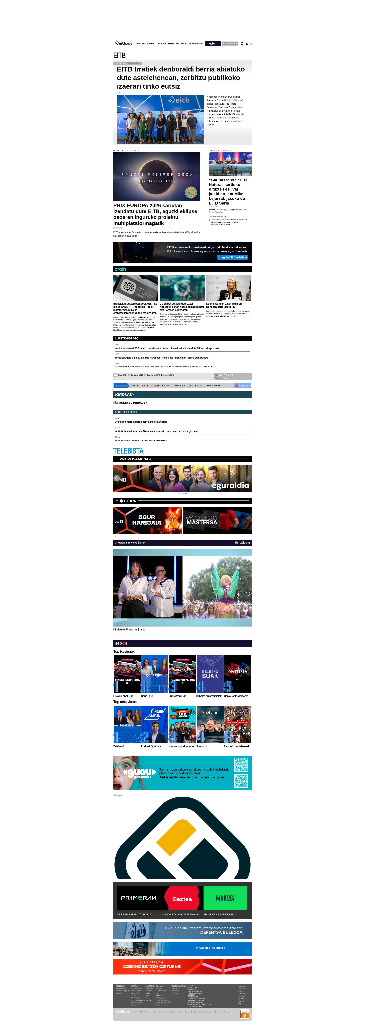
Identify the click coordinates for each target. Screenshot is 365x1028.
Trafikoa (192, 989)
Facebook (241, 989)
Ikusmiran (148, 998)
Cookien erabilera (176, 1012)
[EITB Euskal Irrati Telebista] (123, 42)
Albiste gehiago (126, 338)
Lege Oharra (164, 1012)
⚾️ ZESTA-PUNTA (178, 386)
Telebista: (120, 986)
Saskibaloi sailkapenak (163, 1002)
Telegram (241, 996)
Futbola (158, 988)
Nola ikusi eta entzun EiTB (199, 1004)
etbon (130, 501)
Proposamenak (135, 459)
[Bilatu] (242, 44)
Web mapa (228, 1012)
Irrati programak (136, 1002)
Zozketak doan (195, 993)
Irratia (171, 44)
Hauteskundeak (195, 991)
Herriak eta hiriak (196, 1000)
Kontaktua (219, 1012)
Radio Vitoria (135, 993)
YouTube (241, 1001)
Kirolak (150, 44)
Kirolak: (160, 986)
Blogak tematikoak (197, 1002)
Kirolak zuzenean (162, 1005)
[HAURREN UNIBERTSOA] (225, 897)
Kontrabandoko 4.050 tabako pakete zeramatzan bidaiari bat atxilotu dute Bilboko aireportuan (167, 348)
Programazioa (121, 988)
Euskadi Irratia (136, 988)
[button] (179, 493)
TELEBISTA (128, 451)
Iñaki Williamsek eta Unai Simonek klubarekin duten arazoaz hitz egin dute (156, 431)
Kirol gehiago (160, 998)
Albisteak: (150, 986)
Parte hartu (193, 997)
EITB (119, 55)
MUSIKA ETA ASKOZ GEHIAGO (180, 914)
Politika (147, 993)
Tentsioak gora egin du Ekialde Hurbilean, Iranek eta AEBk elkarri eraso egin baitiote (161, 357)
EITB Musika (135, 998)
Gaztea (133, 995)
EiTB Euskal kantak (138, 1000)
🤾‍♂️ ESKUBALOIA (195, 386)
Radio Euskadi (136, 991)
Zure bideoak (225, 378)
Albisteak (140, 44)
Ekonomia (148, 991)
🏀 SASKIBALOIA (161, 386)
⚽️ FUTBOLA (146, 386)
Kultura (147, 995)
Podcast (134, 1005)
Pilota (157, 993)
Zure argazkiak (226, 375)
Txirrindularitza (161, 991)
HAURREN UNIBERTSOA (220, 914)
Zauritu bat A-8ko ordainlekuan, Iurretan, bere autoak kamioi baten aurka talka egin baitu (164, 367)
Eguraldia (148, 1000)
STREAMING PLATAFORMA (135, 914)
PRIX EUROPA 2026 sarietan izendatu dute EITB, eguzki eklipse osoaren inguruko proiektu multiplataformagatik (155, 214)
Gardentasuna (208, 1012)
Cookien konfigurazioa (193, 1012)
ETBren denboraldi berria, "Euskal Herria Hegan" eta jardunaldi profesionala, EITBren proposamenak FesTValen (229, 222)
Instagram (241, 994)
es (251, 44)
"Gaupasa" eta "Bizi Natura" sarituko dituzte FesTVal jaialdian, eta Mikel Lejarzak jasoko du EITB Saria (228, 191)
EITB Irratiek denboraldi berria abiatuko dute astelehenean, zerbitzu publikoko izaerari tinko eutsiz (181, 77)
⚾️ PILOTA (135, 386)
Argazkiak (175, 991)
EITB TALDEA (230, 43)
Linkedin (241, 999)
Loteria (191, 995)
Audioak (175, 993)
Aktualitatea (149, 988)
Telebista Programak (123, 991)
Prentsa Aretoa (195, 1006)
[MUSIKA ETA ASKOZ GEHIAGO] (181, 897)
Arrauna (158, 995)
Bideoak (119, 993)
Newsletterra (242, 986)
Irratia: (134, 986)
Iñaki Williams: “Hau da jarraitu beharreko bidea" (142, 440)
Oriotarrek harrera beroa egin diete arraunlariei (141, 421)
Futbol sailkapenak (162, 1000)
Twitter (240, 991)
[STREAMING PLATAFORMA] (138, 897)
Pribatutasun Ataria (150, 1012)
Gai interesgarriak (196, 999)
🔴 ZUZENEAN (241, 385)
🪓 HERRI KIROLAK (212, 386)
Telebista (161, 44)
